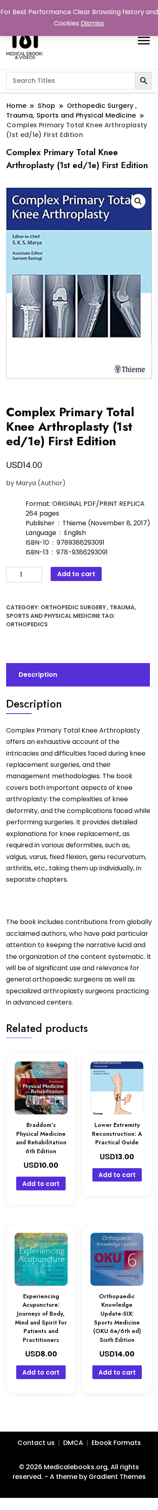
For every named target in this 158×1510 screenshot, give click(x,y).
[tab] (77, 675)
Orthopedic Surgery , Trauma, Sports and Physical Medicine (71, 611)
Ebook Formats (116, 1442)
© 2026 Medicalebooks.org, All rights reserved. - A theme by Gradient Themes (79, 1471)
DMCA (73, 1442)
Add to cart (76, 574)
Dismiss (92, 23)
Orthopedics (27, 624)
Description (38, 674)
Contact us (36, 1442)
